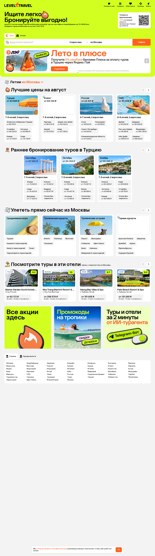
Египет (47, 239)
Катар (130, 369)
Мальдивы (96, 239)
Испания (70, 369)
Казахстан (112, 369)
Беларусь (92, 363)
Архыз (132, 243)
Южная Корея (52, 380)
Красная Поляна (126, 239)
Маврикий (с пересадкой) (92, 253)
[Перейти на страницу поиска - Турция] (21, 105)
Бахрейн (70, 363)
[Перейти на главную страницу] (18, 4)
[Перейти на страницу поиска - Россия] (96, 105)
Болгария (112, 363)
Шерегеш (141, 239)
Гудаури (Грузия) (126, 253)
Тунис (31, 248)
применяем (62, 549)
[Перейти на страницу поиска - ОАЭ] (133, 105)
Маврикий (92, 371)
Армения (50, 363)
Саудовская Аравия (96, 374)
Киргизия (30, 371)
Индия (9, 369)
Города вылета (29, 356)
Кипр (8, 371)
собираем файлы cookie (46, 549)
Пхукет (84, 239)
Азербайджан (32, 363)
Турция (10, 239)
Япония (70, 380)
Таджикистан (12, 377)
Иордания (51, 369)
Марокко (10, 374)
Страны (12, 356)
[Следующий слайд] (146, 60)
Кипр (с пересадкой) (16, 248)
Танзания (48, 243)
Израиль (131, 366)
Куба (69, 371)
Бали (83, 248)
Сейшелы (85, 243)
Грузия (90, 366)
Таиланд (58, 239)
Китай (49, 371)
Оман (49, 374)
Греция (70, 366)
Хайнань (93, 248)
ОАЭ (28, 374)
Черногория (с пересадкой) (19, 253)
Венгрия (131, 363)
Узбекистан (113, 377)
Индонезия (31, 369)
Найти (141, 42)
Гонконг (50, 366)
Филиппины (133, 377)
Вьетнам (69, 239)
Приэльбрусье (125, 248)
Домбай (122, 243)
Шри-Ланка (99, 243)
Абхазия (9, 363)
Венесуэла (10, 366)
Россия (70, 374)
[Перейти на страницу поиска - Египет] (59, 105)
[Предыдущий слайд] (8, 60)
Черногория (11, 380)
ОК (119, 550)
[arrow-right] (143, 90)
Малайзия (112, 371)
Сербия (131, 374)
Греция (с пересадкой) (17, 243)
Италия (91, 369)
